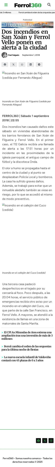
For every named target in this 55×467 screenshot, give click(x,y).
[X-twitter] (44, 440)
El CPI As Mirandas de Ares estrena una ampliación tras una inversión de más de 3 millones (27, 335)
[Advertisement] (27, 390)
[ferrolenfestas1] (27, 27)
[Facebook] (38, 440)
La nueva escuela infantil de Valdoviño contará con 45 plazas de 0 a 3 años (26, 358)
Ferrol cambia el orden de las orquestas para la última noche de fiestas (26, 348)
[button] (4, 64)
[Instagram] (51, 440)
